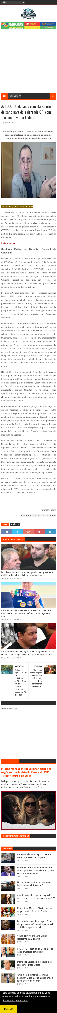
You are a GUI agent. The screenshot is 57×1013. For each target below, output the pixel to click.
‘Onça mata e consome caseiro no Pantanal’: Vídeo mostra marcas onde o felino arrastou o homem (35, 978)
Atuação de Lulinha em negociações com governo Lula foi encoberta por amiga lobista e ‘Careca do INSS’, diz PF (27, 653)
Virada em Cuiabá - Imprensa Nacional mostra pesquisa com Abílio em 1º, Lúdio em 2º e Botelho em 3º (36, 870)
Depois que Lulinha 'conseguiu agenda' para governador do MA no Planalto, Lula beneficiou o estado (27, 573)
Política (15, 524)
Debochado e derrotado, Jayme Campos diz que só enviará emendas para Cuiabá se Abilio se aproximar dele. (36, 924)
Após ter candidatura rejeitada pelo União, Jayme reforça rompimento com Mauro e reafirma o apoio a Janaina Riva (27, 613)
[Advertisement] (28, 62)
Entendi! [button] (8, 1009)
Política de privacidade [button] (15, 1000)
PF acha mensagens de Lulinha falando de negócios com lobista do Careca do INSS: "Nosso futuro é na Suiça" (26, 772)
